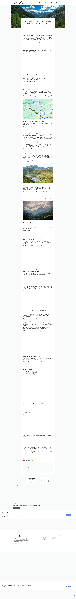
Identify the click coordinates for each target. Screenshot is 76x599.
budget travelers (27, 187)
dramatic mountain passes (42, 227)
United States (45, 537)
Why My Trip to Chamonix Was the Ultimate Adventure (45, 480)
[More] (32, 460)
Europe (40, 25)
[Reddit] (30, 460)
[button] (61, 2)
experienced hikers (28, 228)
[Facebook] (25, 460)
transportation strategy (42, 78)
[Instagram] (29, 460)
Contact (53, 536)
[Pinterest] (24, 460)
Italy (43, 25)
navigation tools (37, 358)
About (53, 535)
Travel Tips (47, 2)
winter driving (37, 92)
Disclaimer (53, 538)
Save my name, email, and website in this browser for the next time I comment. (27, 505)
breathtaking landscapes (42, 225)
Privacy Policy (54, 537)
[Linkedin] (28, 460)
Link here (45, 119)
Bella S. (41, 26)
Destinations (41, 2)
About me (52, 2)
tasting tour (28, 444)
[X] (26, 460)
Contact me (57, 2)
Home (33, 25)
